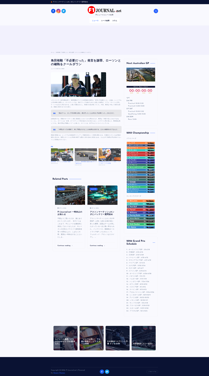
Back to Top (153, 371)
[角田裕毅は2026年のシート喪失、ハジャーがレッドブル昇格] (110, 154)
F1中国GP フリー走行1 (143, 344)
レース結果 (105, 20)
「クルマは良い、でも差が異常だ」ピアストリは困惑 (90, 341)
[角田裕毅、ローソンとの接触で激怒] (62, 154)
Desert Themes (59, 373)
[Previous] (151, 323)
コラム (114, 20)
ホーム (52, 52)
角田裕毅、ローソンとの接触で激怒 (61, 161)
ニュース (95, 20)
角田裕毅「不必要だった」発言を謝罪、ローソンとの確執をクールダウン (73, 52)
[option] (65, 338)
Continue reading (64, 245)
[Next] (154, 323)
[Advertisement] (104, 39)
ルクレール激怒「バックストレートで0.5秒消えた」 (65, 341)
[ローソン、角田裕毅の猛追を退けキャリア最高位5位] (86, 154)
